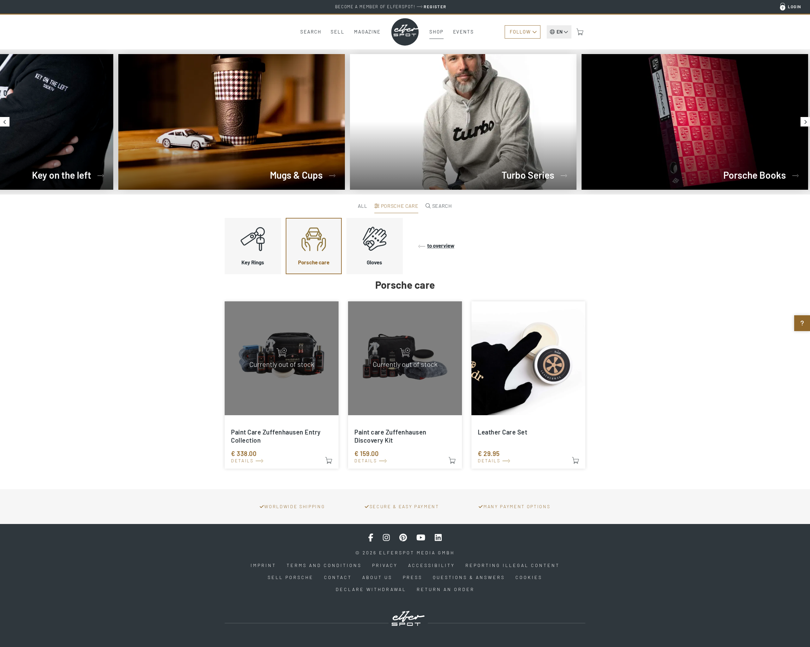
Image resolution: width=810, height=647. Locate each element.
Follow (520, 31)
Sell (338, 31)
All (362, 206)
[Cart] (580, 32)
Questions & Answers (469, 577)
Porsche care (399, 206)
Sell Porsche (291, 577)
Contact (338, 577)
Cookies (528, 577)
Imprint (263, 565)
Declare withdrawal (371, 589)
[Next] (805, 121)
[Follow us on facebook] (371, 537)
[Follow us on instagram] (386, 537)
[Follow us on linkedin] (438, 537)
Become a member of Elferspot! (390, 6)
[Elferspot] (405, 32)
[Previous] (4, 121)
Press (412, 577)
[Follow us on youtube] (421, 537)
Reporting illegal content (512, 565)
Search (310, 31)
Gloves (374, 262)
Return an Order (446, 589)
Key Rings (252, 262)
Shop (436, 31)
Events (463, 31)
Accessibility (431, 565)
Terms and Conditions (324, 565)
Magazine (367, 31)
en (560, 31)
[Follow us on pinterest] (403, 537)
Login (794, 6)
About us (377, 577)
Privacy (385, 565)
